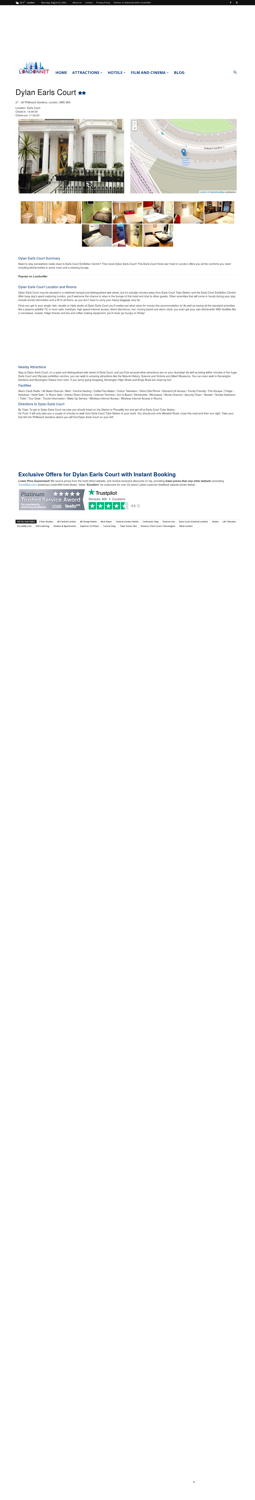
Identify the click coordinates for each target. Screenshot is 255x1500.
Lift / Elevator (229, 521)
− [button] (135, 128)
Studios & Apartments (64, 526)
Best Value (106, 521)
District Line (169, 521)
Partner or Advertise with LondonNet (132, 2)
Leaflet (203, 191)
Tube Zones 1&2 (128, 526)
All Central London (66, 521)
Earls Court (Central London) (193, 521)
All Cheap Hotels (88, 521)
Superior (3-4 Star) (89, 526)
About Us (77, 2)
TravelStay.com (27, 484)
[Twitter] (237, 2)
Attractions (85, 72)
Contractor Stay (151, 521)
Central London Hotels (127, 521)
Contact (89, 2)
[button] (235, 73)
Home (61, 72)
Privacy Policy (103, 2)
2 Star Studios (46, 521)
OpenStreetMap (217, 191)
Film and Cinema (148, 72)
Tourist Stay (109, 526)
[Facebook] (230, 2)
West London (186, 526)
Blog (179, 72)
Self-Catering (42, 526)
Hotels (115, 72)
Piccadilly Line (24, 526)
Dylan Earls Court (46, 91)
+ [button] (135, 123)
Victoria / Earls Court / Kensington (158, 526)
